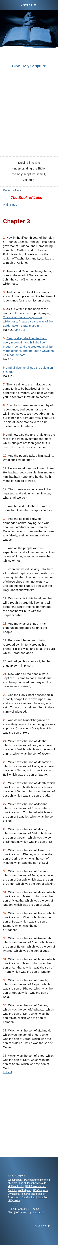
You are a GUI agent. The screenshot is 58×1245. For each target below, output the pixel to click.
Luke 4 (7, 1072)
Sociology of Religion (19, 1190)
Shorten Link (29, 1197)
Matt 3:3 (19, 329)
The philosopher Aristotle (32, 1183)
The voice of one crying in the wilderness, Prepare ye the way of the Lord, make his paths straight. (28, 321)
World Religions (16, 1175)
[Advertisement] (29, 119)
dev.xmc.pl (38, 1212)
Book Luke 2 (12, 190)
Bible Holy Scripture (29, 66)
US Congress (40, 1190)
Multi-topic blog (16, 1186)
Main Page (10, 204)
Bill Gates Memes (36, 1186)
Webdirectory (15, 1179)
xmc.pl (46, 1225)
